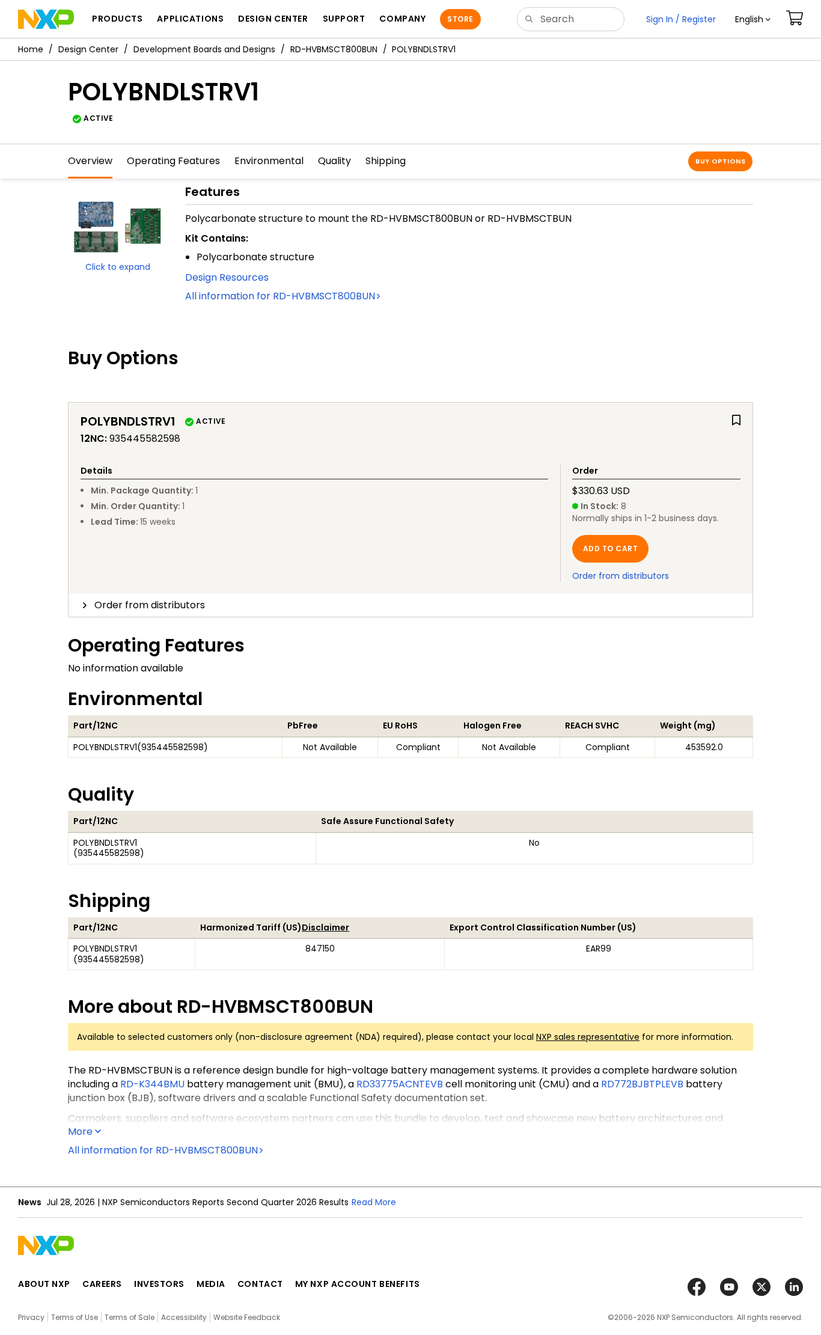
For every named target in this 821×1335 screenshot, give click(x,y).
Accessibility (184, 1317)
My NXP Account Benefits (357, 1284)
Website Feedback (246, 1317)
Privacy (31, 1317)
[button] (752, 19)
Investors (159, 1284)
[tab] (410, 605)
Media (211, 1284)
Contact (260, 1284)
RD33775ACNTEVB (399, 1084)
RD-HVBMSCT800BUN (333, 49)
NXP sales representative (587, 1037)
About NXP (44, 1284)
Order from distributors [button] (149, 605)
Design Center (88, 49)
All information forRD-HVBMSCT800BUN (280, 296)
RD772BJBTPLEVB (642, 1084)
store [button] (460, 19)
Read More (374, 1202)
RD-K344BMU (152, 1084)
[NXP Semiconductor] (46, 19)
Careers (102, 1284)
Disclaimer (325, 927)
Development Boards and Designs (204, 49)
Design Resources (227, 277)
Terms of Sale (129, 1317)
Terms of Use (74, 1317)
